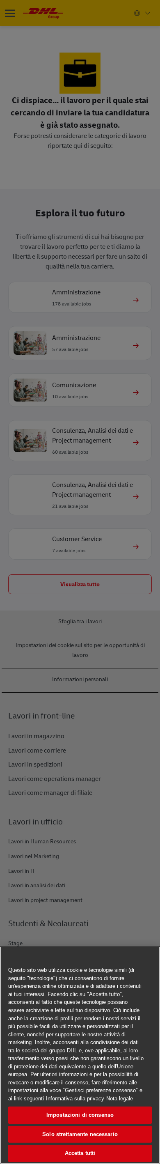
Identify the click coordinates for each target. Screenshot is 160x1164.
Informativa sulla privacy (75, 1098)
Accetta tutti (80, 1153)
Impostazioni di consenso (80, 1115)
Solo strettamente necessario (80, 1134)
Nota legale (119, 1098)
